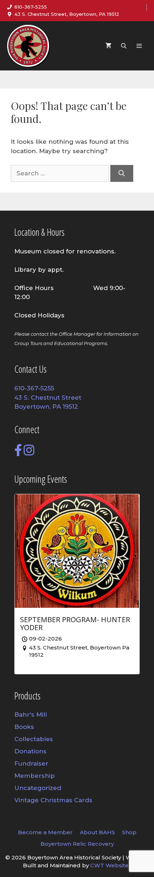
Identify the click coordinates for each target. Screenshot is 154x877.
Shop (129, 832)
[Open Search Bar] (123, 46)
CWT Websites (110, 865)
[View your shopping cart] (108, 46)
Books (24, 726)
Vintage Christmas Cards (53, 800)
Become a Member (45, 832)
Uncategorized (37, 787)
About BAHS (97, 832)
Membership (34, 775)
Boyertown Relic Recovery (77, 843)
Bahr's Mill (30, 714)
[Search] (121, 173)
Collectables (33, 739)
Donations (30, 751)
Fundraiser (31, 763)
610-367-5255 (30, 7)
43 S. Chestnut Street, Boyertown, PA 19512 (66, 14)
